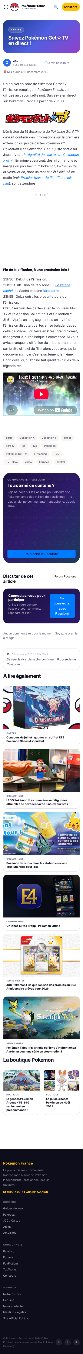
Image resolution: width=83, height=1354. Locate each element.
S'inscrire (70, 7)
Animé (7, 1226)
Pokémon (50, 445)
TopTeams (9, 1269)
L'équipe (8, 1300)
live (35, 445)
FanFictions (11, 1263)
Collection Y (49, 437)
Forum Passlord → (65, 579)
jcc (23, 445)
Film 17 (10, 445)
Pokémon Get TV (16, 453)
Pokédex (9, 1214)
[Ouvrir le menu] (6, 7)
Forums (8, 1257)
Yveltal (60, 462)
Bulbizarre (51, 291)
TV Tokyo (12, 462)
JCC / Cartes (11, 1220)
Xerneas (44, 462)
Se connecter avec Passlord (62, 606)
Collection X (27, 437)
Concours (9, 1275)
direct (67, 437)
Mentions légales (14, 1312)
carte (9, 437)
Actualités (9, 1232)
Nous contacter (13, 1306)
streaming (40, 453)
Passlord (8, 1251)
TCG (57, 453)
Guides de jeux (13, 1208)
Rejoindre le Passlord (41, 554)
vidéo (28, 462)
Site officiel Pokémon (17, 1318)
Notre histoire (12, 1294)
